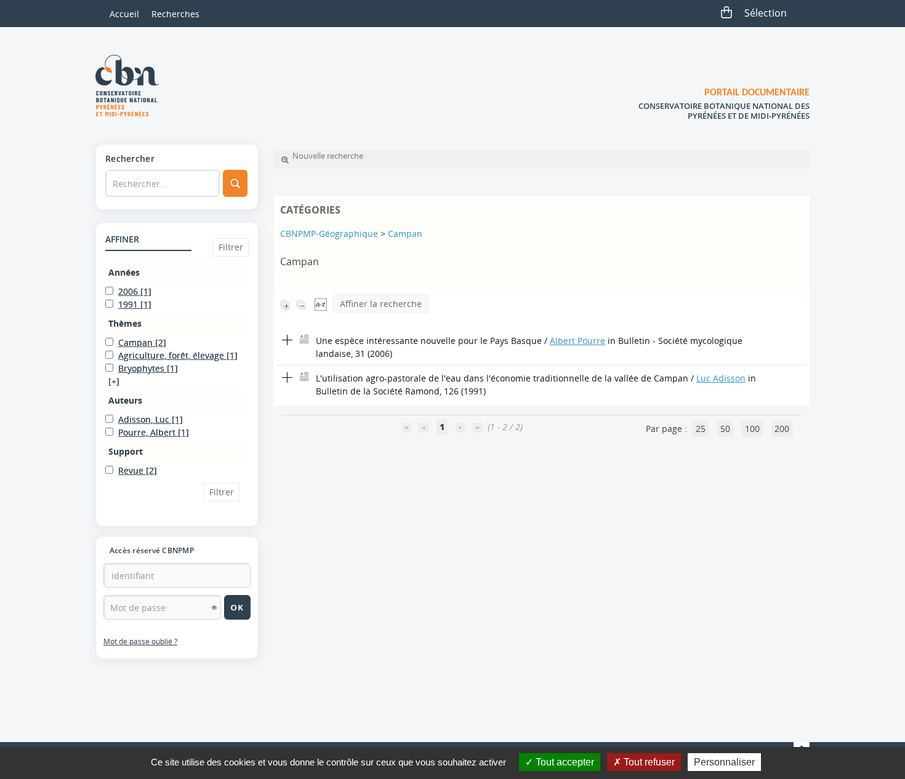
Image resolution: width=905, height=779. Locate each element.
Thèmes (125, 323)
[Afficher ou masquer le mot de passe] (214, 607)
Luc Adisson (721, 378)
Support (125, 451)
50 (725, 428)
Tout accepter (563, 762)
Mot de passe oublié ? (140, 641)
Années (124, 272)
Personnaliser (724, 762)
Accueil (124, 14)
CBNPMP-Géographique (329, 233)
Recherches (175, 14)
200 (781, 428)
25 (701, 428)
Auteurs (125, 400)
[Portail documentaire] (131, 85)
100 (752, 428)
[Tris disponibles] (321, 304)
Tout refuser (648, 762)
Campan (405, 233)
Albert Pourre (577, 340)
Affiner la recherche (381, 304)
